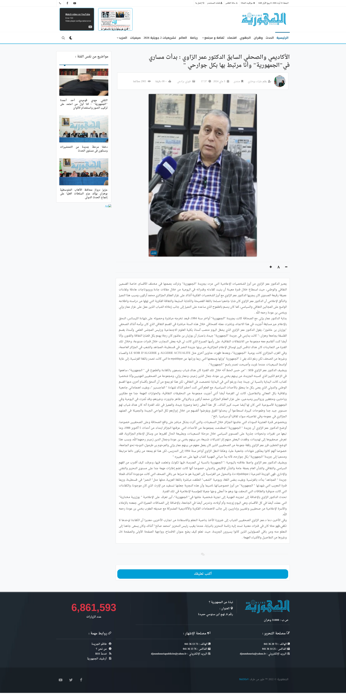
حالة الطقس (230, 3)
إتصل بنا (198, 3)
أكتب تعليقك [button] (203, 574)
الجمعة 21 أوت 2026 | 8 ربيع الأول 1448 (273, 3)
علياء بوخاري (255, 81)
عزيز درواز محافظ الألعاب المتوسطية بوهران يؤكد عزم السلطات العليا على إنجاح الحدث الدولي (84, 194)
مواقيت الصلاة (247, 3)
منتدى (237, 81)
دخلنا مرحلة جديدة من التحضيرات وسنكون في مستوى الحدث (84, 149)
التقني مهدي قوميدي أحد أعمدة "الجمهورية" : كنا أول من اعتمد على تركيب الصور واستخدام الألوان (84, 104)
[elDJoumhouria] (74, 3)
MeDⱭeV (244, 679)
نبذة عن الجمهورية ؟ (221, 602)
